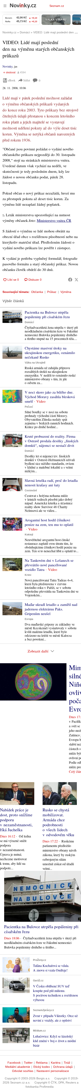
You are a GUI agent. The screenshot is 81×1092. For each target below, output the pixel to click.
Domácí (29, 322)
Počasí (29, 406)
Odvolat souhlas (22, 1071)
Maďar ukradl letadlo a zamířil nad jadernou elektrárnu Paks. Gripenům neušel (51, 609)
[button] (12, 316)
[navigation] (5, 5)
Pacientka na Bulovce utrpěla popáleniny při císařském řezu (47, 314)
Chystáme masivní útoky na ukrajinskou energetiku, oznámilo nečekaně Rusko (50, 352)
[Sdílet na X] (76, 280)
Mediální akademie (17, 1066)
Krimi (28, 575)
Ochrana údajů (63, 1066)
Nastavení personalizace (53, 1071)
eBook (11, 80)
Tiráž (67, 1062)
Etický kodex (41, 1066)
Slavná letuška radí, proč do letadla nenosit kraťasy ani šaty (51, 482)
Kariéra (55, 1062)
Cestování (31, 490)
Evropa (29, 619)
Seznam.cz (56, 5)
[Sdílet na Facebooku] (70, 280)
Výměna (65, 292)
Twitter (28, 1062)
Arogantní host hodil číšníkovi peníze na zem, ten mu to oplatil (49, 522)
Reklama (42, 1062)
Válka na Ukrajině (35, 362)
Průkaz (51, 292)
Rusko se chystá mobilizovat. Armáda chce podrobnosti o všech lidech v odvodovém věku (58, 822)
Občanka (37, 292)
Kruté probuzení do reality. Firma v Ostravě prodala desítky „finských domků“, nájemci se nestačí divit (51, 441)
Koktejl (29, 534)
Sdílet (26, 80)
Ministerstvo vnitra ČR (54, 220)
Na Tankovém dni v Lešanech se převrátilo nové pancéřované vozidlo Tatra (49, 565)
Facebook (14, 1062)
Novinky (7, 66)
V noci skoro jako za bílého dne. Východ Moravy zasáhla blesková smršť (50, 397)
